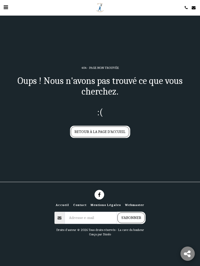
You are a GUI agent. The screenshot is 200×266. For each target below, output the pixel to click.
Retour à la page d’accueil (100, 131)
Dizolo (107, 234)
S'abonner (131, 217)
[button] (5, 7)
